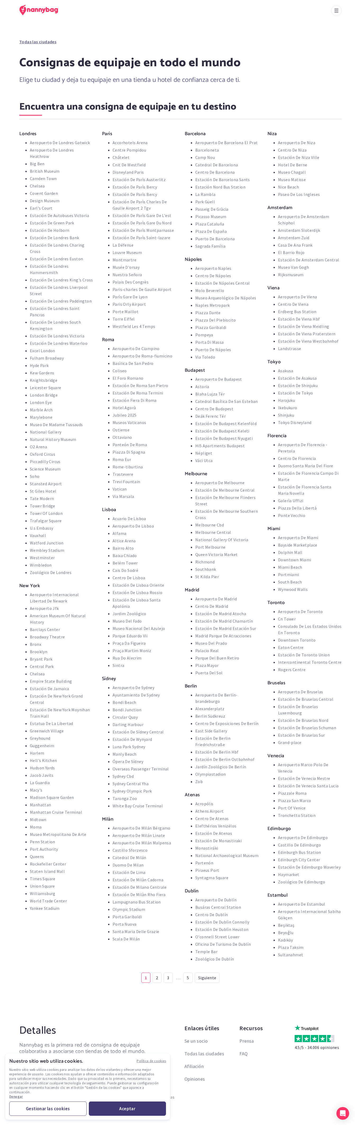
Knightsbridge (43, 380)
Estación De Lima (129, 872)
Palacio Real (207, 650)
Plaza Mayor (207, 665)
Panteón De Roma (130, 444)
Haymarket (288, 874)
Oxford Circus (42, 454)
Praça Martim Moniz (132, 650)
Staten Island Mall (47, 871)
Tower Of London (46, 513)
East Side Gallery (211, 730)
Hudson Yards (42, 767)
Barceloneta (207, 150)
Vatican (120, 489)
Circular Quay (125, 717)
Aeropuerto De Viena (297, 296)
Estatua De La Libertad (51, 723)
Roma (108, 339)
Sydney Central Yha (131, 783)
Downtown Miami (294, 559)
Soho (35, 476)
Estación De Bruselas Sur (301, 735)
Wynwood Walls (293, 589)
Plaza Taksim (291, 947)
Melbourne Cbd (209, 525)
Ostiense (121, 429)
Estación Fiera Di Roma (135, 400)
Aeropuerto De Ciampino (136, 348)
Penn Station (42, 841)
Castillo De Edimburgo (299, 845)
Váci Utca (204, 460)
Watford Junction (46, 542)
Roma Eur (122, 459)
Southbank (205, 569)
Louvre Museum (127, 252)
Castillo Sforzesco (130, 850)
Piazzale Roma (292, 793)
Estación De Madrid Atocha (220, 613)
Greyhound (40, 738)
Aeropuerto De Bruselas (300, 691)
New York (29, 586)
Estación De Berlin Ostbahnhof (225, 759)
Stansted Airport (46, 483)
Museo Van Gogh (293, 267)
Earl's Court (41, 208)
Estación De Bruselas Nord (303, 720)
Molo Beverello (209, 290)
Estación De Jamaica (49, 688)
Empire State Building (51, 681)
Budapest (195, 370)
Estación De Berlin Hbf (217, 752)
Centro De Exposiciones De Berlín (227, 723)
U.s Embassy (41, 528)
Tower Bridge (42, 506)
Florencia (277, 436)
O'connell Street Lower (217, 936)
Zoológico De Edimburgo (301, 881)
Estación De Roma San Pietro (140, 385)
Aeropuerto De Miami (298, 537)
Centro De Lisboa (129, 577)
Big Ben (37, 163)
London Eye (41, 402)
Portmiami (288, 574)
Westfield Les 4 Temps (134, 326)
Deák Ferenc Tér (210, 416)
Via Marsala (123, 496)
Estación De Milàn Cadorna (138, 879)
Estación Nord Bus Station (220, 187)
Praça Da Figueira (129, 643)
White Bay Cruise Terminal (138, 805)
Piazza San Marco (294, 800)
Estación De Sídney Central (138, 732)
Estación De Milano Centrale (140, 887)
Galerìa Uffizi (290, 500)
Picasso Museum (210, 216)
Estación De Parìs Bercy (135, 187)
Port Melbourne (210, 547)
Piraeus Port (207, 870)
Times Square (42, 878)
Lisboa (109, 509)
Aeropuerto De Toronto (300, 611)
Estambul (277, 895)
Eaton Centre (291, 647)
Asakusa (285, 370)
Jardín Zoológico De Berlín (220, 766)
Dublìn (191, 891)
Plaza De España (211, 231)
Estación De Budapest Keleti (222, 431)
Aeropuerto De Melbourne (219, 482)
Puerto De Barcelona (215, 238)
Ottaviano (122, 437)
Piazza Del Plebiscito (215, 320)
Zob (199, 781)
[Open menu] (336, 10)
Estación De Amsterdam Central (308, 259)
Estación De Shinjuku (298, 385)
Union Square (42, 886)
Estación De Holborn (50, 230)
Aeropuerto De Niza (296, 142)
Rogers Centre (292, 669)
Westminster (42, 557)
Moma (36, 827)
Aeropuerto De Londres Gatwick (60, 142)
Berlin (191, 686)
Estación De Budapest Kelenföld (226, 423)
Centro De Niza (292, 150)
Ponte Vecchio (291, 515)
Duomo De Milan (128, 865)
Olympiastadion (210, 774)
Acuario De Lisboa (129, 518)
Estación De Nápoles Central (222, 283)
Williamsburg (42, 893)
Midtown (38, 819)
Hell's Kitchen (43, 760)
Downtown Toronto (297, 640)
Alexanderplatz (210, 708)
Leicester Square (45, 387)
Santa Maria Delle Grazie (136, 931)
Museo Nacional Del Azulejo (139, 628)
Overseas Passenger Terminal (141, 768)
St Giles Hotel (43, 491)
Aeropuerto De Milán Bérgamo (141, 828)
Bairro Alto (123, 548)
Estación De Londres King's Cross (61, 280)
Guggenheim (42, 745)
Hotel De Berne (292, 164)
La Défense (123, 245)
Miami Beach (290, 567)
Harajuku (286, 400)
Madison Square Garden (52, 797)
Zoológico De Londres (50, 572)
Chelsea (37, 186)
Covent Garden (44, 193)
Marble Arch (41, 409)
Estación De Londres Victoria (57, 335)
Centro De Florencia (297, 458)
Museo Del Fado (127, 621)
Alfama (119, 533)
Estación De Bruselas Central (305, 699)
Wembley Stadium (47, 550)
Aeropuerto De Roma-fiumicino (142, 356)
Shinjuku (286, 415)
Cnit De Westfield (129, 164)
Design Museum (44, 200)
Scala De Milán (126, 939)
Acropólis (204, 803)
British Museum (45, 171)
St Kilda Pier (207, 576)
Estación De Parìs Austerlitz (139, 179)
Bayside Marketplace (297, 545)
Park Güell (205, 201)
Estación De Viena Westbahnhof (308, 341)
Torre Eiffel (124, 319)
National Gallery (45, 432)
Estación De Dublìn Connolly (222, 922)
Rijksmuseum (290, 274)
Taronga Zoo (125, 798)
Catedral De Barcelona (216, 164)
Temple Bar (206, 951)
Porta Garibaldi (127, 916)
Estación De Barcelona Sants (222, 179)
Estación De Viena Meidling (303, 326)
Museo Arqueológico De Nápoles (225, 297)
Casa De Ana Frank (295, 245)
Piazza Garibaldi (210, 327)
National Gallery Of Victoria (221, 539)
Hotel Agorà (124, 407)
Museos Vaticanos (129, 422)
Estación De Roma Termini (138, 393)
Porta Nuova (124, 924)
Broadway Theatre (47, 636)
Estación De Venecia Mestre (304, 778)
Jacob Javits (42, 775)
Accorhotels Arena (130, 142)
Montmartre (124, 259)
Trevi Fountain (126, 481)
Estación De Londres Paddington (61, 301)
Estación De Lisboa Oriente (138, 585)
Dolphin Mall (290, 552)
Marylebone (41, 417)
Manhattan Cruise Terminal (56, 812)
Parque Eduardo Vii (130, 635)
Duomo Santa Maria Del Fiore (305, 465)
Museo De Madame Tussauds (56, 424)
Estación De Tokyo (295, 393)
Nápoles (193, 259)
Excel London (42, 350)
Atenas (192, 795)
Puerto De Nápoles (213, 349)
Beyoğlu (286, 932)
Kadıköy (285, 940)
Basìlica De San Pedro (133, 363)
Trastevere (123, 474)
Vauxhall (38, 535)
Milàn (107, 819)
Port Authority (44, 849)
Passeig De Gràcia (212, 209)
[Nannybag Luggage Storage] (41, 10)
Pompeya (204, 334)
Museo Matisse (292, 179)
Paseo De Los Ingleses (299, 194)
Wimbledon (41, 565)
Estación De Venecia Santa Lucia (308, 785)
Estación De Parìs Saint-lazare (141, 237)
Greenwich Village (47, 730)
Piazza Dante (208, 312)
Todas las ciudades (37, 41)
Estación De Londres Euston (56, 258)
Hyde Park (39, 365)
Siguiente (207, 977)
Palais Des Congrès (131, 282)
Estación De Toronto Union (304, 654)
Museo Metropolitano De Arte (58, 834)
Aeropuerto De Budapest (218, 379)
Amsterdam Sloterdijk (299, 230)
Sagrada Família (210, 246)
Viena (273, 288)
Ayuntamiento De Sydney (136, 695)
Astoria (202, 386)
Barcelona (195, 133)
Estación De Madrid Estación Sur (225, 628)
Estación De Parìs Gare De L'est (142, 215)
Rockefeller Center (48, 864)
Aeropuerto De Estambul (301, 904)
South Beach (290, 582)
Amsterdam (280, 207)
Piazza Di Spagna (129, 452)
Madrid (192, 590)
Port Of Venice (292, 808)
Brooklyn (38, 651)
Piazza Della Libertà (297, 508)
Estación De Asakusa (297, 378)
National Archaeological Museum (226, 855)
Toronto (276, 602)
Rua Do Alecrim (127, 658)
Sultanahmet (290, 954)
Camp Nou (205, 157)
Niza (272, 133)
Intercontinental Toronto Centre (309, 662)
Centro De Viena (293, 304)
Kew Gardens (42, 372)
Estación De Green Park (52, 222)
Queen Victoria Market (216, 554)
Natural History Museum (53, 439)
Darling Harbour (128, 724)
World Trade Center (48, 900)
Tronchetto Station (297, 815)
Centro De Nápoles (213, 275)
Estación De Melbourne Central (225, 490)
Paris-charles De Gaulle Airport (142, 289)
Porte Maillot (125, 311)
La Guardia (40, 782)
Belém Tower (125, 563)
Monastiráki (206, 848)
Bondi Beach (124, 702)
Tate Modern (42, 498)
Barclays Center (45, 629)
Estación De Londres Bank (54, 237)
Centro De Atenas (212, 818)
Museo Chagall (292, 172)
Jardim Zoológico (129, 613)
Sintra (118, 665)
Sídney (109, 678)
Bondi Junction (127, 709)
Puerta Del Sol (209, 672)
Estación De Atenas (213, 833)
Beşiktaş (286, 925)
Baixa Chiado (125, 555)
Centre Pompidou (129, 150)
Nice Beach (288, 187)
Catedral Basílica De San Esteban (226, 401)
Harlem (37, 753)
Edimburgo (279, 828)
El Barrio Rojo (291, 252)
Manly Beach (124, 754)
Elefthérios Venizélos (215, 826)
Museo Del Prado (211, 643)
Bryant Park (41, 659)
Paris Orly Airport (129, 304)
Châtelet (121, 157)
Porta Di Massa (209, 342)
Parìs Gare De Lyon (130, 296)
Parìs (107, 133)
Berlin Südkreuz (210, 716)
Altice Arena (124, 540)
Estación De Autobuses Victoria (59, 215)
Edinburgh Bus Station (299, 852)
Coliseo (120, 370)
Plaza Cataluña (209, 224)
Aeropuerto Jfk (44, 608)
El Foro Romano (128, 378)
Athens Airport (209, 811)
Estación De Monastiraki (218, 840)
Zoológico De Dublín (214, 959)
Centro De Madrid (211, 606)
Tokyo (274, 362)
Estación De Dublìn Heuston (221, 929)
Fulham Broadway (47, 358)
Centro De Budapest (214, 408)
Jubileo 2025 (125, 415)
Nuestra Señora (127, 274)
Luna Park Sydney (129, 746)
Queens (37, 856)
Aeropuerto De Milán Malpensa (142, 842)
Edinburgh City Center (299, 859)
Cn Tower (287, 619)
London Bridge (44, 395)
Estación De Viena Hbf (299, 319)
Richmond (205, 561)
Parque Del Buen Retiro (217, 658)
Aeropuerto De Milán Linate (139, 835)
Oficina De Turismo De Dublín (223, 944)
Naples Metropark (212, 305)
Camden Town (43, 178)
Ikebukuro (287, 407)
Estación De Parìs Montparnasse (143, 230)
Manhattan (40, 804)
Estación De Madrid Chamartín (224, 621)
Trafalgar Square (46, 520)
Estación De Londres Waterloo (58, 343)
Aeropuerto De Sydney (133, 687)
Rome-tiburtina (128, 466)
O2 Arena (38, 446)
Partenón (204, 862)
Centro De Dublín (211, 914)
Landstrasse (289, 348)
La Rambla (205, 194)
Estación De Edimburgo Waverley (309, 867)
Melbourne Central (213, 532)
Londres (28, 133)
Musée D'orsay (126, 267)
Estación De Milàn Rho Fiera (139, 894)
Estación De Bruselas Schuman (307, 727)
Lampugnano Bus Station (137, 902)
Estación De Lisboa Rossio (137, 592)
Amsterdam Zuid (293, 237)
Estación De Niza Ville (299, 157)
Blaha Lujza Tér (210, 394)
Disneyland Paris (128, 172)
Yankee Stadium (45, 908)
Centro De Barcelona (215, 172)
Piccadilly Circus (45, 461)
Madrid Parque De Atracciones (223, 635)
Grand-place (289, 742)
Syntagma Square (211, 877)
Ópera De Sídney (128, 761)
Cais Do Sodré (125, 570)
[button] (342, 1113)
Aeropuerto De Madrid (216, 598)
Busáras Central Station (218, 907)
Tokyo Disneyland (294, 422)
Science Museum (45, 469)
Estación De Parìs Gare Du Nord (142, 222)
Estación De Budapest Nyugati (224, 438)
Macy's (36, 790)
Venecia (275, 756)
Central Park (42, 666)
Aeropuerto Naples (213, 268)
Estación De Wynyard (132, 739)
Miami (273, 528)
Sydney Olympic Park (132, 791)
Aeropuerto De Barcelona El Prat (226, 142)
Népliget (203, 453)
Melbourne (196, 474)
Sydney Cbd (123, 776)
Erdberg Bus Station (297, 311)
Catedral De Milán (129, 857)
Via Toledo (205, 357)
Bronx (35, 644)
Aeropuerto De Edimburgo (303, 837)
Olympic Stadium (129, 909)
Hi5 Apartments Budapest (220, 445)
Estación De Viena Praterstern (307, 333)
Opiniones (194, 1079)
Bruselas (276, 683)
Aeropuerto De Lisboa (133, 526)
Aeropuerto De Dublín (216, 899)
